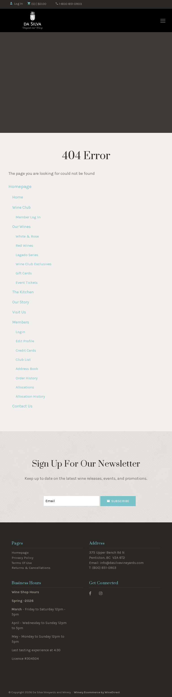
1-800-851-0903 (70, 4)
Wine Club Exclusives (34, 264)
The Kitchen (23, 292)
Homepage (20, 186)
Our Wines (21, 226)
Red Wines (24, 245)
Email (39, 496)
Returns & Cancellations (31, 568)
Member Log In (28, 217)
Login (20, 332)
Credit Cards (26, 350)
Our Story (20, 302)
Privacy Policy (22, 558)
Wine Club (21, 207)
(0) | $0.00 (38, 4)
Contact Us (22, 406)
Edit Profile (25, 341)
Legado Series (27, 255)
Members (20, 322)
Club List (23, 359)
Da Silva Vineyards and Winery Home (32, 20)
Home (17, 197)
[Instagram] (100, 593)
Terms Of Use (22, 563)
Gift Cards (24, 273)
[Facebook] (90, 593)
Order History (27, 378)
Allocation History (30, 396)
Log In (18, 4)
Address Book (27, 369)
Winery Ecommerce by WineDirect (97, 692)
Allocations (25, 387)
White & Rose (27, 236)
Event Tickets (27, 282)
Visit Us (19, 312)
